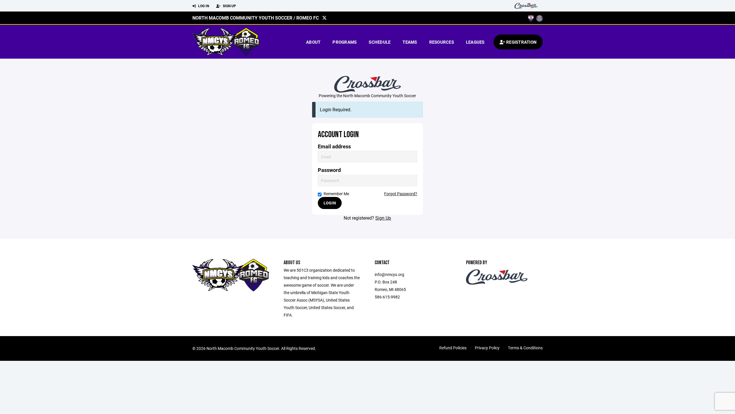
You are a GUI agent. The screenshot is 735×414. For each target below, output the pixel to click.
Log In (203, 5)
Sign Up (229, 5)
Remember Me (336, 193)
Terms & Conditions (525, 347)
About (313, 42)
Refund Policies (453, 347)
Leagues (475, 42)
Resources (441, 42)
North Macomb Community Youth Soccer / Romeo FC (255, 18)
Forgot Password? (400, 193)
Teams (410, 42)
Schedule (379, 42)
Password (329, 170)
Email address (334, 146)
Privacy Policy (487, 347)
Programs (344, 42)
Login (330, 203)
